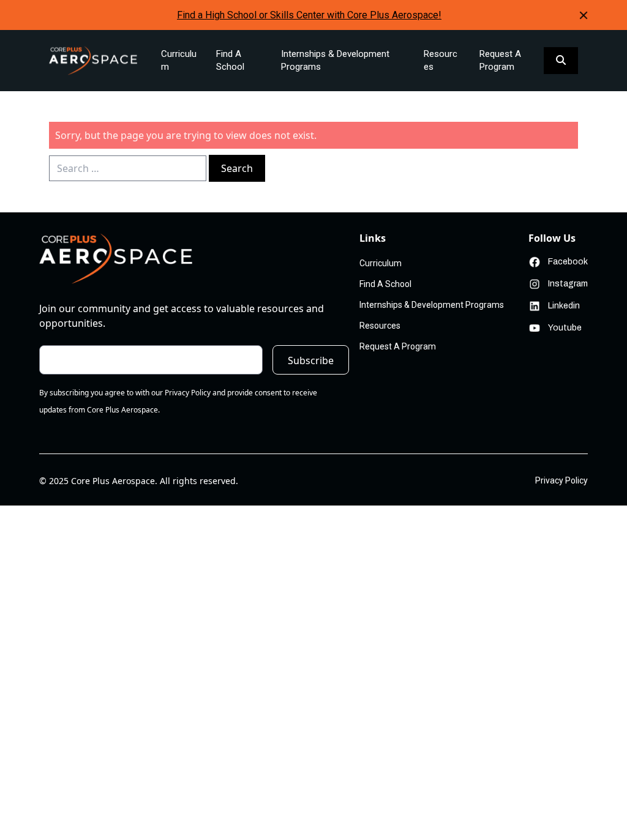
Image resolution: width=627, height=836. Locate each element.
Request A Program (500, 60)
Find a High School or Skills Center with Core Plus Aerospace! (309, 15)
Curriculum (179, 60)
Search (237, 168)
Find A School (230, 60)
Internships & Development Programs (335, 60)
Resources (440, 60)
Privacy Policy (561, 480)
